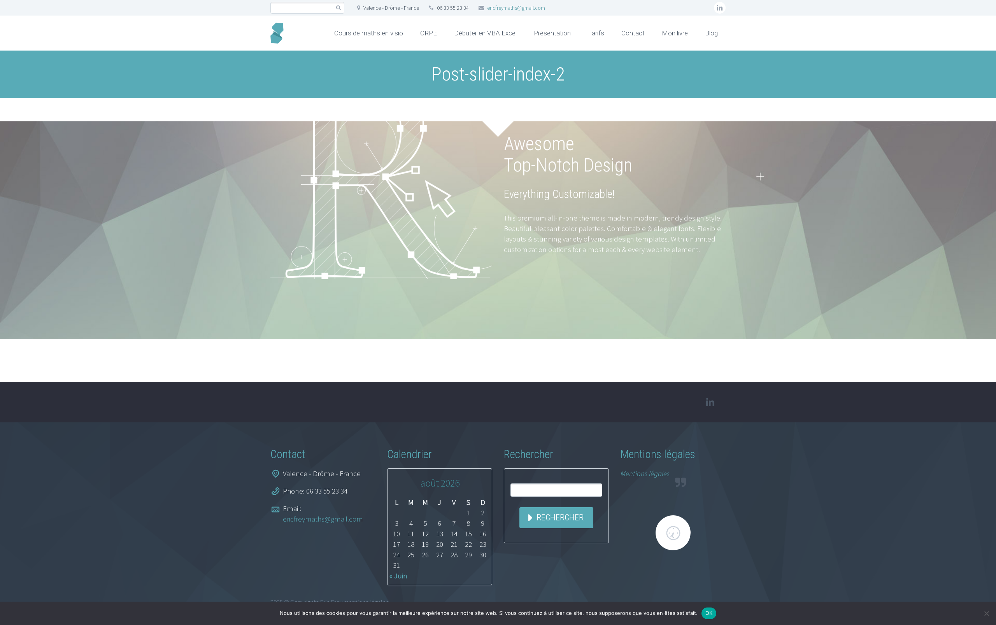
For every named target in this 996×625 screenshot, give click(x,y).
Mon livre (675, 33)
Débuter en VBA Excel (485, 33)
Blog (711, 33)
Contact (633, 33)
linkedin (720, 8)
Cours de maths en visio (368, 33)
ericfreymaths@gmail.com (516, 7)
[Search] (338, 8)
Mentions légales (645, 473)
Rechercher (560, 517)
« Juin (398, 575)
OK (709, 613)
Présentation (552, 33)
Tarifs (596, 33)
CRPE (428, 33)
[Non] (986, 613)
